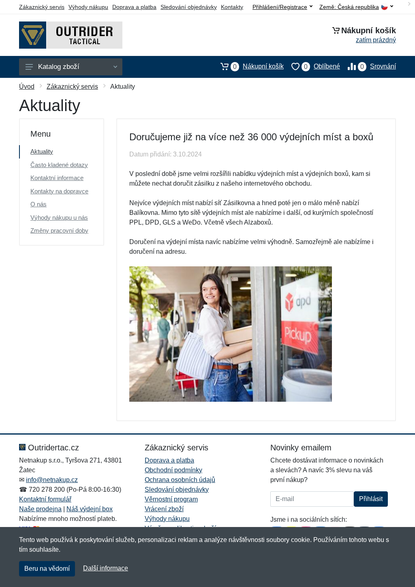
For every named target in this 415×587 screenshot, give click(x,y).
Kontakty (232, 7)
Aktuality (41, 151)
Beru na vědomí (47, 568)
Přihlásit (371, 498)
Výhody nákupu (88, 7)
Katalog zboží (58, 67)
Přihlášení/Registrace (279, 7)
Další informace (105, 568)
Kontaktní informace (56, 177)
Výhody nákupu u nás (59, 217)
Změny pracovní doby (59, 230)
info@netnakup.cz (52, 479)
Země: (349, 7)
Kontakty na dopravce (59, 191)
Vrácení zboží (164, 509)
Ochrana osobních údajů (180, 479)
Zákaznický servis (41, 7)
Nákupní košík (258, 66)
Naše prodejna (40, 509)
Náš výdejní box (89, 509)
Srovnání (378, 66)
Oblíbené (322, 66)
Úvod (26, 86)
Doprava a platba (134, 7)
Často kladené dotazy (59, 164)
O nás (38, 204)
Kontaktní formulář (45, 499)
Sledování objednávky (188, 7)
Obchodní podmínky (173, 470)
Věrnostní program (171, 499)
